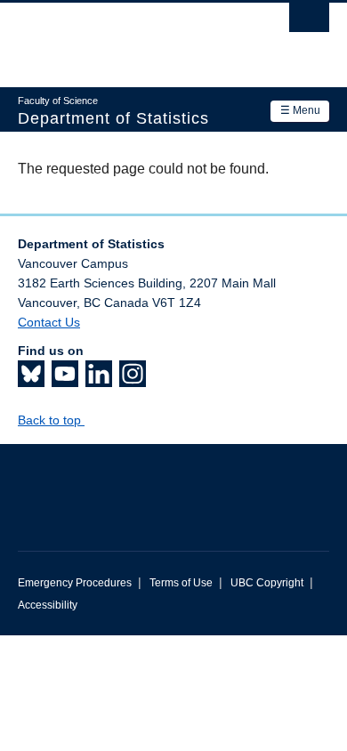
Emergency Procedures (75, 583)
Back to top (51, 420)
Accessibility (47, 605)
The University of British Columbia (127, 36)
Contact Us (49, 322)
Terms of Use (181, 583)
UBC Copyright (266, 583)
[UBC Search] (309, 22)
